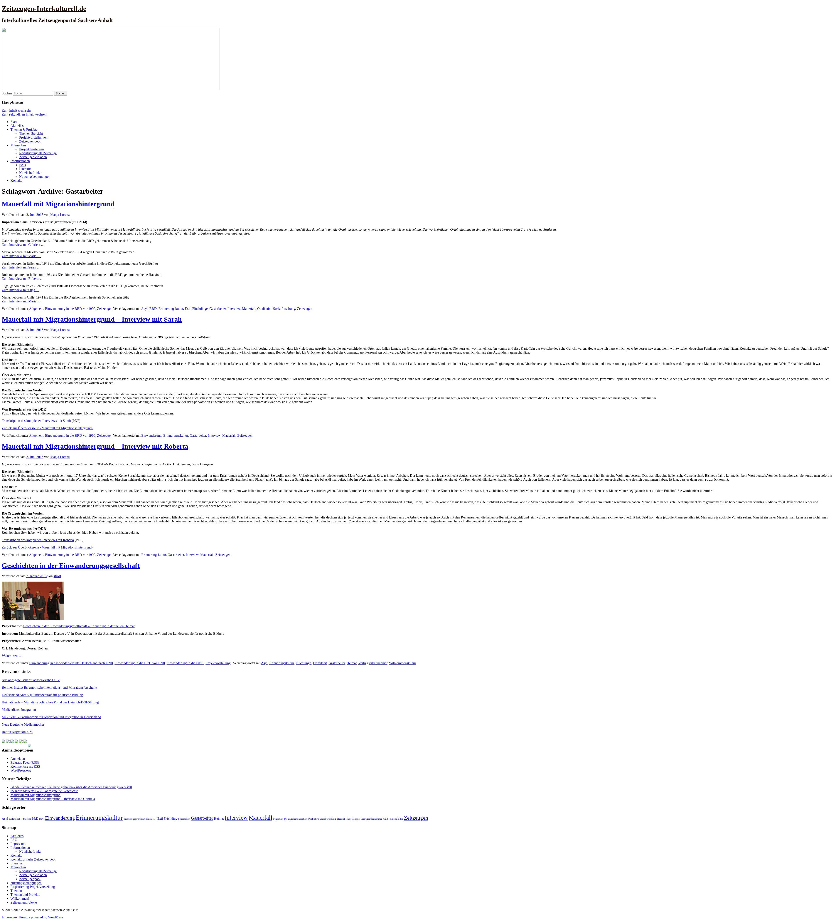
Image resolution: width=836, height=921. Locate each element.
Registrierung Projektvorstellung (32, 887)
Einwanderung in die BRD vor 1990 (70, 308)
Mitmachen (18, 145)
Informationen (20, 161)
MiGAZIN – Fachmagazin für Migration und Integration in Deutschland (51, 717)
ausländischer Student (20, 819)
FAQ (22, 165)
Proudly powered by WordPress (41, 917)
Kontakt (16, 180)
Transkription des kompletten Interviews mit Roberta (38, 540)
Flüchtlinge (200, 308)
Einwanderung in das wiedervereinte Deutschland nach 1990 (71, 663)
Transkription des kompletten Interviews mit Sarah (36, 421)
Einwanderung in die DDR (185, 663)
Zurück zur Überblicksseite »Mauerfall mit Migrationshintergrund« (47, 428)
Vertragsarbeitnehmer (372, 663)
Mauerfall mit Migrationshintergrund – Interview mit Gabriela (52, 799)
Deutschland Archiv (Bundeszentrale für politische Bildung (42, 695)
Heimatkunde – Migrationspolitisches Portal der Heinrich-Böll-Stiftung (50, 702)
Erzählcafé (151, 819)
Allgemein (36, 308)
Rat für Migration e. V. (17, 732)
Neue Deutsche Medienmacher (23, 724)
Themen (16, 890)
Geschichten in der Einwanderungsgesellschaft (71, 565)
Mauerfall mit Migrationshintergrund (58, 204)
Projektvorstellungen (33, 137)
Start (13, 122)
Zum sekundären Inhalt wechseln (24, 114)
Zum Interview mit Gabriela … (23, 245)
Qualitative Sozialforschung (276, 308)
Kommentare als (25, 766)
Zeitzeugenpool (29, 141)
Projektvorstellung (218, 663)
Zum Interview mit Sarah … (21, 267)
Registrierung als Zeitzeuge (38, 153)
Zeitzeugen (304, 308)
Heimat (352, 663)
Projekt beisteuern (31, 149)
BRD (153, 308)
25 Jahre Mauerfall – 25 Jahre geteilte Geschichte (44, 791)
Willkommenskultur (402, 663)
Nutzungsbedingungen (34, 176)
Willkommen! (19, 898)
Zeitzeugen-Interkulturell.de (44, 8)
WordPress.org (20, 770)
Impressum (17, 844)
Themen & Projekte (23, 129)
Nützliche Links (30, 172)
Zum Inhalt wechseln (16, 110)
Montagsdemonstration (295, 819)
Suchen (7, 93)
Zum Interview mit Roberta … (23, 278)
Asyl (144, 308)
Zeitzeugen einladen (33, 157)
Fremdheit (320, 663)
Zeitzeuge (104, 308)
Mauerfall (248, 308)
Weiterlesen (12, 656)
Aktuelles (17, 125)
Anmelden (17, 758)
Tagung (356, 819)
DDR (41, 819)
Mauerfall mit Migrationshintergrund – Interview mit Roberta (95, 446)
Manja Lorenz (60, 214)
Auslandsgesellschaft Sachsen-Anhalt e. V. (31, 680)
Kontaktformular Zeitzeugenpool (33, 859)
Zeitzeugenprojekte (23, 902)
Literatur (25, 169)
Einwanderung (151, 435)
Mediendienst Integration (19, 709)
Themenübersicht (31, 133)
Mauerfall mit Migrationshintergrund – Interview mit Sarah (92, 319)
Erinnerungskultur (170, 308)
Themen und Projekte (25, 894)
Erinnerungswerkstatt (134, 819)
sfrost (57, 576)
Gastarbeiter (217, 308)
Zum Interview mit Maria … (21, 256)
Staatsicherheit (344, 819)
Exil (187, 308)
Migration (278, 819)
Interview (234, 308)
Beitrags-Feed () (24, 762)
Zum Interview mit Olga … (20, 290)
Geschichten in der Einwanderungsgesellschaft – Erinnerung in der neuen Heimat (79, 626)
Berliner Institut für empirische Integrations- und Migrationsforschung (49, 687)
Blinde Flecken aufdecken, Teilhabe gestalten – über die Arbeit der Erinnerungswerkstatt (71, 787)
